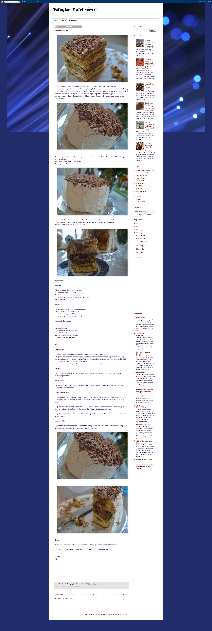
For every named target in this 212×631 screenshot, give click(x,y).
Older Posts (124, 594)
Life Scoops (140, 406)
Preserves (139, 196)
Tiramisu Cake (62, 30)
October (140, 235)
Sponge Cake (80, 225)
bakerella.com (140, 317)
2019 (138, 226)
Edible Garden (140, 372)
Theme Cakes (140, 202)
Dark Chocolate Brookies (144, 337)
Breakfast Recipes (142, 191)
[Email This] (87, 584)
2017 (138, 229)
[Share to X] (91, 584)
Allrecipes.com (76, 222)
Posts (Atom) (67, 598)
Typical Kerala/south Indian (145, 170)
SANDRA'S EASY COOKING (144, 389)
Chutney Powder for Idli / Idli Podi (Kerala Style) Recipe (150, 126)
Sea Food (139, 188)
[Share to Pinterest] (95, 584)
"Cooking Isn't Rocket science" (75, 9)
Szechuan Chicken (142, 445)
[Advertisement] (147, 294)
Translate (149, 214)
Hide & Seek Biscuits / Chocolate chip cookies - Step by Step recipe (149, 106)
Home (56, 20)
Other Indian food (142, 173)
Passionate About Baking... (144, 459)
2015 (138, 246)
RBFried (110, 614)
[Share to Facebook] (93, 584)
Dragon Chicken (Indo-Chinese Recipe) (150, 86)
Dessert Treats (75, 587)
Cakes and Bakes (65, 587)
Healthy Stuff (140, 183)
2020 (138, 223)
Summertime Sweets (143, 319)
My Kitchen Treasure (143, 424)
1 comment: (79, 584)
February (141, 238)
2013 (138, 252)
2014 (138, 249)
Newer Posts (59, 594)
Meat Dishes (140, 186)
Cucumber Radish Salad (143, 391)
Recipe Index (73, 20)
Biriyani (138, 199)
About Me (63, 20)
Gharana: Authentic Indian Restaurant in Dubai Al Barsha (144, 466)
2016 (138, 233)
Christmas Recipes (142, 194)
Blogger (124, 614)
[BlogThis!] (89, 584)
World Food (140, 181)
